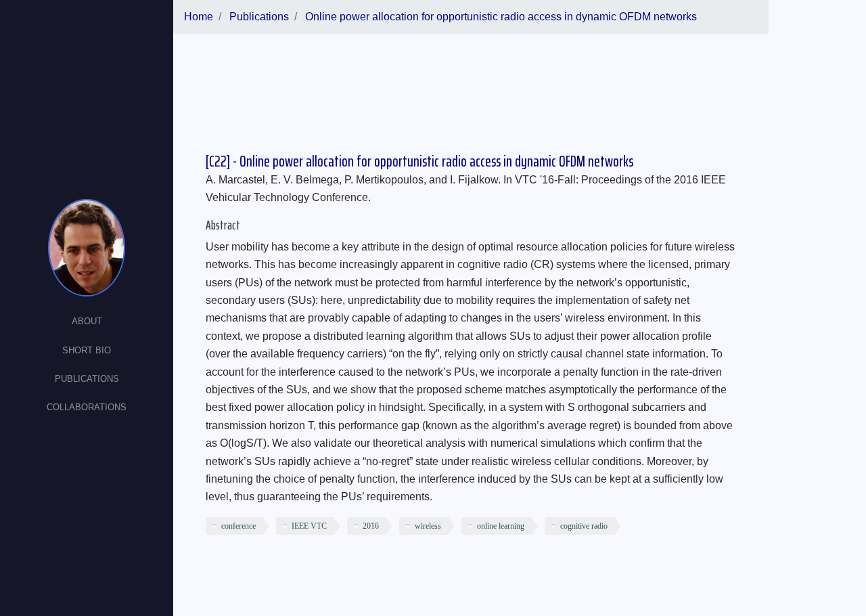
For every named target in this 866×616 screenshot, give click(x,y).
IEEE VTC (309, 526)
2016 (371, 526)
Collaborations (87, 407)
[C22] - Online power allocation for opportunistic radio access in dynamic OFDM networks (419, 161)
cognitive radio (584, 526)
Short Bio (86, 350)
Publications (87, 379)
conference (238, 526)
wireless (428, 526)
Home (198, 16)
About (87, 321)
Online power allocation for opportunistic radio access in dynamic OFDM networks (501, 16)
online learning (500, 526)
